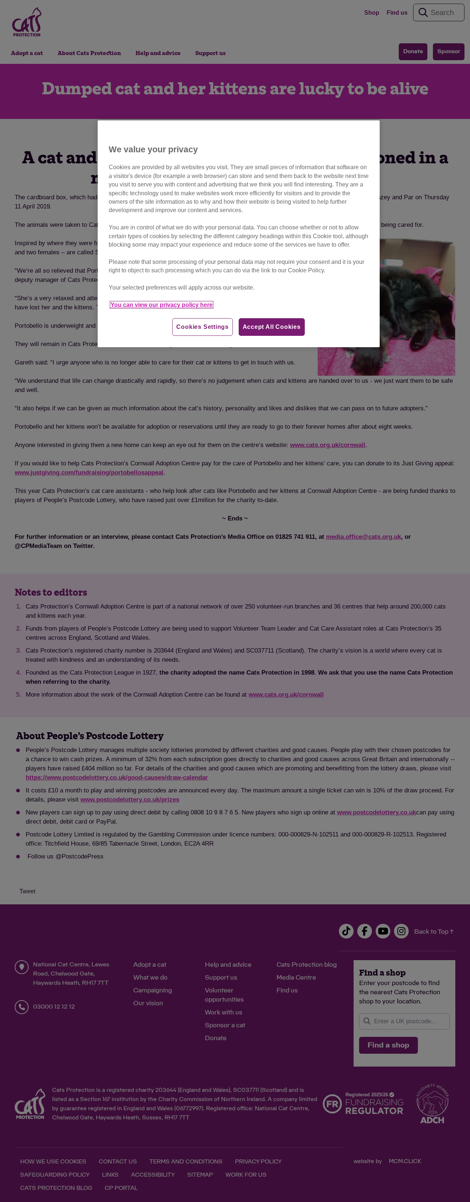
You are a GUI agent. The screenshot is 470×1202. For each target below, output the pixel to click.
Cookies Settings (202, 327)
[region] (239, 234)
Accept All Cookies (272, 327)
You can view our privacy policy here (162, 305)
